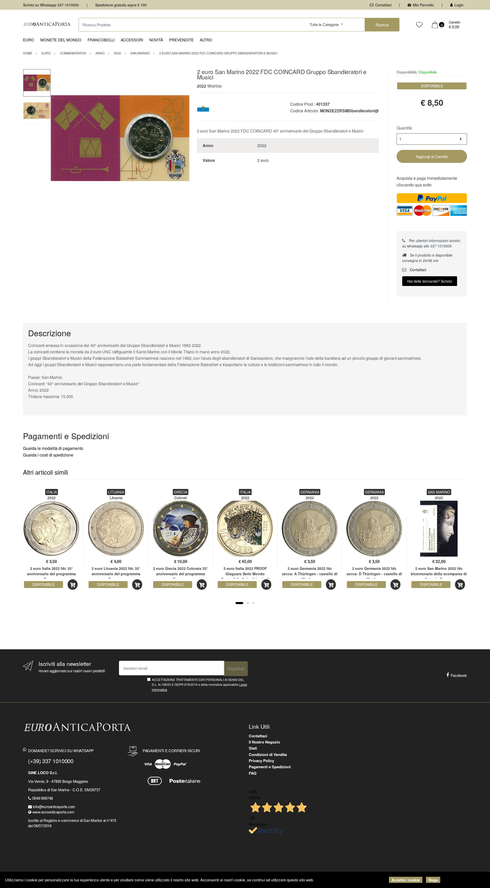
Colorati (180, 497)
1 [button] (239, 603)
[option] (120, 138)
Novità (156, 39)
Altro (206, 39)
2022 (201, 86)
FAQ (252, 773)
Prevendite (181, 39)
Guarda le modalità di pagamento (53, 448)
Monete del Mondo (60, 39)
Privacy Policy (261, 760)
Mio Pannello (423, 4)
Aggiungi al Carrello (432, 156)
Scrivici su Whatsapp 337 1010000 (51, 4)
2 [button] (248, 603)
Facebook (459, 675)
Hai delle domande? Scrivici (429, 281)
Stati (253, 748)
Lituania (116, 497)
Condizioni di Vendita (268, 754)
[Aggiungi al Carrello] (73, 584)
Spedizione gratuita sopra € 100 (121, 4)
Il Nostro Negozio (264, 742)
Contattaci (383, 4)
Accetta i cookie (405, 880)
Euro (28, 39)
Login (459, 4)
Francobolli (101, 39)
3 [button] (253, 603)
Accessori (132, 39)
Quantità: (405, 128)
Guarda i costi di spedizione (48, 455)
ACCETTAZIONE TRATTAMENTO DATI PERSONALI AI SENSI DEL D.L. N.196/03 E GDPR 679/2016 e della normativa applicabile (199, 684)
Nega (433, 880)
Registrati (235, 668)
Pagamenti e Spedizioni (270, 767)
